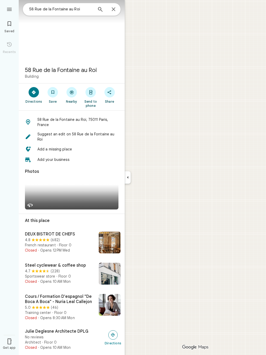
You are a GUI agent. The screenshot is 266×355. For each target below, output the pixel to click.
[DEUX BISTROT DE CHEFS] (72, 243)
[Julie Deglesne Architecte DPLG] (72, 339)
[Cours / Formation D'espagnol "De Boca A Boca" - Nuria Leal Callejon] (72, 307)
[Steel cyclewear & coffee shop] (72, 274)
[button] (72, 122)
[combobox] (61, 9)
